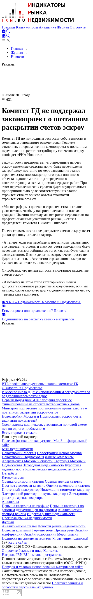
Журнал (63, 27)
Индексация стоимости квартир (65, 489)
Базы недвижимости (17, 449)
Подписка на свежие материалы (26, 538)
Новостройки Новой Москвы (59, 453)
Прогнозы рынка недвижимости (27, 518)
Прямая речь (64, 530)
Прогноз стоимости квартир (23, 485)
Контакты (50, 550)
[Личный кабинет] (4, 32)
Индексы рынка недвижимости (51, 514)
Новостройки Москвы (19, 453)
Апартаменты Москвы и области (27, 461)
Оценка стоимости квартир (23, 481)
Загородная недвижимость (43, 465)
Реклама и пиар (30, 550)
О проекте (78, 27)
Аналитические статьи (19, 526)
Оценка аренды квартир (63, 481)
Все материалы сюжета (19, 433)
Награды (8, 555)
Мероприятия (67, 534)
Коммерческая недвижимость (48, 469)
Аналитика (48, 27)
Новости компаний (16, 530)
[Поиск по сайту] (8, 32)
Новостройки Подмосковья (23, 457)
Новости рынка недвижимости (62, 526)
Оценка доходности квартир (68, 485)
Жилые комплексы (59, 457)
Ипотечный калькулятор (21, 489)
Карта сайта (17, 542)
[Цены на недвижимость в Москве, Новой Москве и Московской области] (38, 23)
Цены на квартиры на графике (25, 506)
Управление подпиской (70, 538)
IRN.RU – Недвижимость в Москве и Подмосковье (41, 302)
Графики (9, 27)
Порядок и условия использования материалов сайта (42, 567)
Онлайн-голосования (39, 534)
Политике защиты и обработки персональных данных (42, 585)
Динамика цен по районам (36, 510)
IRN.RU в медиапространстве (39, 555)
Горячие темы (42, 530)
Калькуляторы (27, 27)
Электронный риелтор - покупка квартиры (35, 494)
